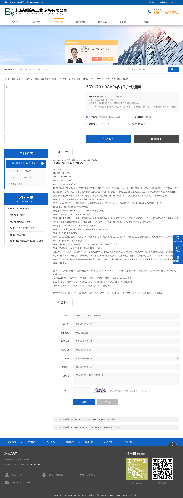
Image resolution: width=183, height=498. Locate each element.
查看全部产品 (16, 184)
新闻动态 (70, 442)
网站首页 (15, 22)
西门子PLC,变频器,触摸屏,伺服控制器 (31, 69)
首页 (19, 79)
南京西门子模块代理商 (20, 221)
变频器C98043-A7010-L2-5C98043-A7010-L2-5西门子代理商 (89, 419)
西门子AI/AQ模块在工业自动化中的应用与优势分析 (27, 241)
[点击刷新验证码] (99, 390)
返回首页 (153, 2)
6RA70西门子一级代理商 (69, 79)
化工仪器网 (35, 465)
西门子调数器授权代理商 (45, 79)
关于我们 (37, 22)
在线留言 (163, 2)
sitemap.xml (122, 495)
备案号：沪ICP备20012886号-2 (102, 495)
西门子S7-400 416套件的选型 (23, 228)
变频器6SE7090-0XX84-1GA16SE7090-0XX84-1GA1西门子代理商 (91, 427)
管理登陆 (132, 495)
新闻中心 (80, 22)
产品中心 (59, 22)
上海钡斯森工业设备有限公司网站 (29, 2)
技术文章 (102, 22)
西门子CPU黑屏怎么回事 (21, 208)
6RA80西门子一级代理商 (21, 171)
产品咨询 (108, 139)
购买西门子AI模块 (18, 215)
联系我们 (173, 2)
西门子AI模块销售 (18, 235)
